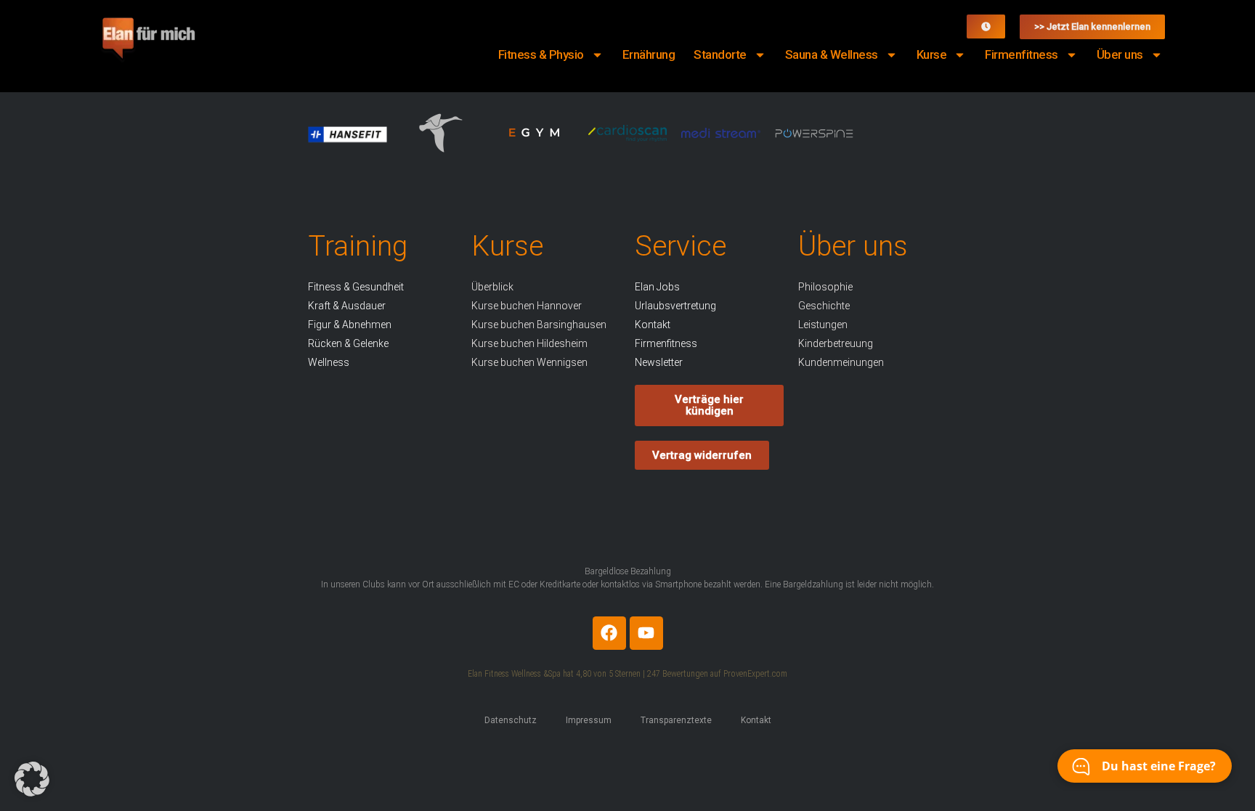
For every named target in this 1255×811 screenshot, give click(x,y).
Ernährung (648, 54)
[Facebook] (609, 633)
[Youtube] (646, 633)
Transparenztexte (676, 720)
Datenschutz (510, 720)
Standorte (720, 54)
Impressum (589, 720)
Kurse (932, 54)
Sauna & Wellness (831, 54)
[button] (32, 779)
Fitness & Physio (541, 54)
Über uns (1120, 54)
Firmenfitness (1021, 54)
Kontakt (756, 720)
